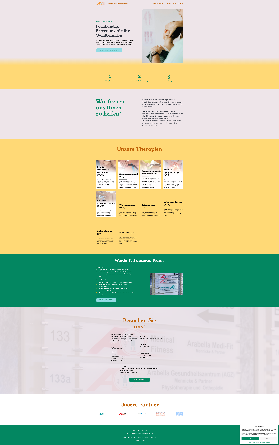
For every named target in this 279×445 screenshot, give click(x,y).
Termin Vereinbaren (139, 380)
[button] (276, 426)
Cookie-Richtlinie (251, 442)
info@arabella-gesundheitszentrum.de (151, 339)
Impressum (267, 442)
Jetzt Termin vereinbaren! (109, 50)
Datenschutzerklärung (260, 442)
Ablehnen (268, 438)
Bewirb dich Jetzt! (106, 300)
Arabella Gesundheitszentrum (117, 4)
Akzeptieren (250, 438)
